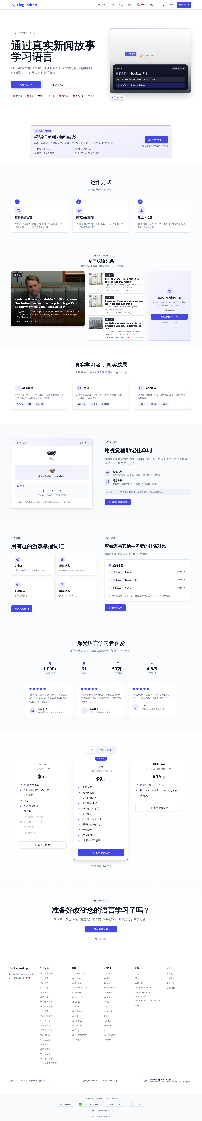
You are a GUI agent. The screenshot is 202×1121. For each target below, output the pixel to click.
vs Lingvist (77, 1039)
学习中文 (44, 997)
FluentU (107, 1020)
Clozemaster (109, 1034)
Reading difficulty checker (148, 1000)
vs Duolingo (78, 973)
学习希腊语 (45, 1053)
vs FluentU (77, 1020)
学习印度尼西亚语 (48, 1063)
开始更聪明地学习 (117, 502)
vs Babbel (76, 978)
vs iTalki (76, 1016)
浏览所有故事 (167, 316)
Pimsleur (107, 992)
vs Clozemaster (79, 1034)
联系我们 (171, 987)
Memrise (107, 997)
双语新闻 (101, 4)
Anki (105, 1006)
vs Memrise (77, 997)
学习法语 (44, 978)
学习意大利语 (46, 1001)
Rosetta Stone (110, 987)
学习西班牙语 (46, 973)
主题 (112, 4)
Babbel (106, 978)
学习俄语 (44, 1011)
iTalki (105, 1016)
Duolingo (107, 973)
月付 (91, 750)
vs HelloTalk (77, 1011)
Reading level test (144, 987)
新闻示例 (139, 983)
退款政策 (171, 983)
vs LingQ (76, 1001)
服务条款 (171, 978)
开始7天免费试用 (43, 845)
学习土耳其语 (46, 1030)
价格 (130, 4)
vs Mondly (77, 1025)
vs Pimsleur (77, 992)
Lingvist (107, 1039)
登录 (171, 4)
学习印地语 (45, 1034)
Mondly (107, 1025)
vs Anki (75, 1006)
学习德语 (44, 983)
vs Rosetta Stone (80, 987)
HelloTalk (107, 1011)
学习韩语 (44, 992)
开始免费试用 (22, 608)
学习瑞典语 (45, 1025)
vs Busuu (76, 983)
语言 (121, 4)
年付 (106, 750)
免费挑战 (24, 84)
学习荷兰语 (45, 1020)
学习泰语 (44, 1044)
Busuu (106, 983)
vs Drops (76, 1030)
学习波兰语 (45, 1039)
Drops (106, 1030)
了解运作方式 (57, 84)
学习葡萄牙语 (46, 1006)
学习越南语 (45, 1049)
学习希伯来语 (46, 1058)
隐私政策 (171, 973)
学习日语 (44, 987)
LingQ (106, 1001)
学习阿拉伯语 (46, 1016)
